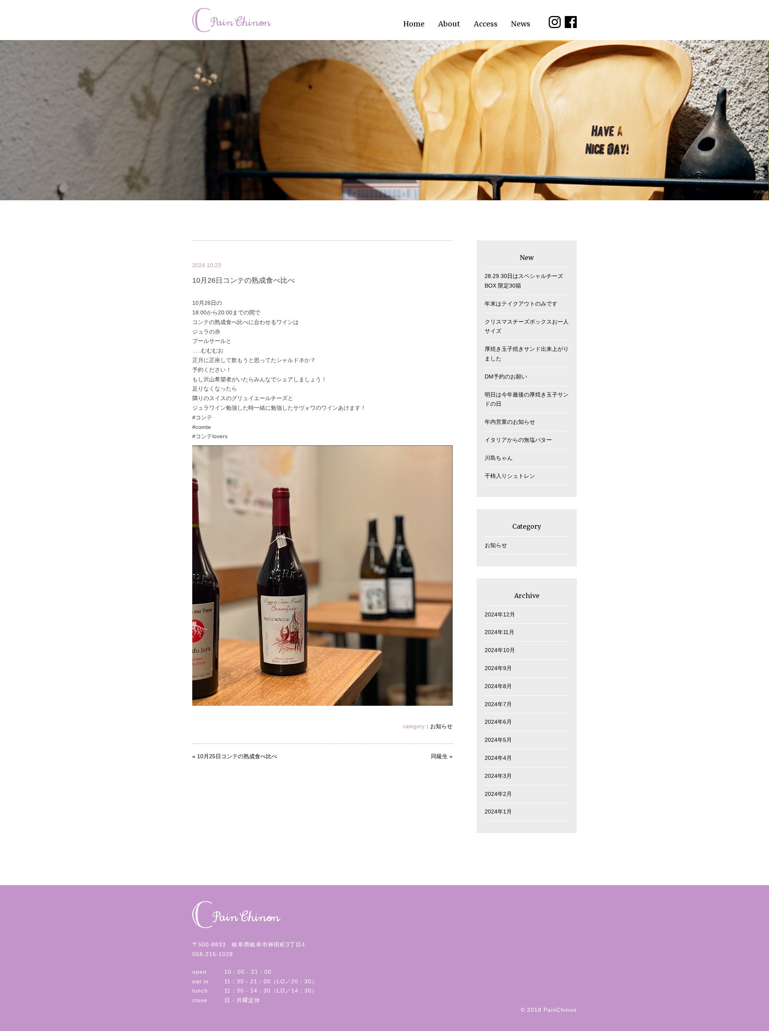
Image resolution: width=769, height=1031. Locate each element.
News (520, 23)
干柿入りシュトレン (510, 476)
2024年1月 (498, 811)
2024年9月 (498, 668)
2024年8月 (498, 686)
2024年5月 (498, 740)
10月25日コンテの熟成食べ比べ (237, 756)
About (449, 23)
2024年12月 (500, 614)
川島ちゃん (499, 458)
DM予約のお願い (506, 376)
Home (414, 23)
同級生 (439, 756)
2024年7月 (498, 704)
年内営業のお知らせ (510, 422)
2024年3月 (498, 776)
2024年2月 (498, 794)
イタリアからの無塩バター (518, 440)
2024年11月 (499, 632)
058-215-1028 (212, 954)
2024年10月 (500, 650)
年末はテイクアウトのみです (521, 303)
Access (485, 23)
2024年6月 (498, 722)
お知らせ (441, 726)
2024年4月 (498, 758)
